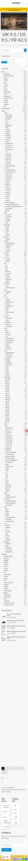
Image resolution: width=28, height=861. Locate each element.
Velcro (7, 320)
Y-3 (6, 151)
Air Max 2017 (9, 436)
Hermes (6, 90)
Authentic (8, 527)
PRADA (6, 102)
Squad (7, 369)
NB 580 (7, 399)
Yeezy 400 (8, 157)
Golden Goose (7, 322)
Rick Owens (8, 487)
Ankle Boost (9, 291)
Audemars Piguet (8, 556)
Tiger (7, 222)
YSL (5, 106)
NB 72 (7, 403)
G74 (7, 336)
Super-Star (8, 324)
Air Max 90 (8, 448)
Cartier (6, 566)
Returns (5, 817)
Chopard (6, 570)
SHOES (3, 111)
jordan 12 (8, 182)
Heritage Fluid (9, 306)
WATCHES (4, 554)
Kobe (7, 474)
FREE (7, 470)
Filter (4, 62)
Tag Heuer (6, 601)
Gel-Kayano (8, 216)
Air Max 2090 (9, 442)
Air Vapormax (9, 462)
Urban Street (9, 318)
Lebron (7, 480)
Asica (5, 212)
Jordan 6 (8, 198)
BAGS (2, 71)
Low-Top (8, 249)
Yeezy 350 (8, 153)
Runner (7, 226)
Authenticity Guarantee (6, 806)
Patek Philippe (7, 590)
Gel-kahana (8, 214)
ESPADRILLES (9, 245)
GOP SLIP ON (9, 552)
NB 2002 (8, 379)
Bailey (7, 511)
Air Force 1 (8, 430)
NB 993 (7, 415)
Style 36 (8, 537)
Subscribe (6, 849)
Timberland (7, 499)
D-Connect (8, 273)
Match (7, 294)
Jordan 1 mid (9, 178)
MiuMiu (6, 100)
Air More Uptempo (10, 458)
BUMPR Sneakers (10, 352)
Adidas (5, 113)
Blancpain (6, 558)
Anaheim (8, 525)
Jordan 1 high (9, 174)
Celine (5, 78)
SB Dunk (8, 489)
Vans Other (8, 539)
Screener (8, 346)
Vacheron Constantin (9, 603)
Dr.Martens (7, 283)
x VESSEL (6, 545)
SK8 (7, 533)
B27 (7, 265)
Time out (8, 373)
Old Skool (8, 531)
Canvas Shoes (9, 208)
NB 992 (7, 413)
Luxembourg (9, 363)
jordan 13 (8, 184)
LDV (7, 478)
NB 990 (7, 411)
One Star (8, 259)
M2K (7, 482)
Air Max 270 (9, 444)
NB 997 (7, 417)
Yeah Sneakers (9, 326)
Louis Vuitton (7, 96)
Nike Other (8, 484)
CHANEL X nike (9, 466)
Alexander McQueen (9, 202)
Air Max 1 (8, 434)
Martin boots (9, 279)
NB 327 (7, 383)
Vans (5, 523)
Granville (8, 277)
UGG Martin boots (10, 517)
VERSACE (6, 541)
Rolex (5, 599)
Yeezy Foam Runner (10, 166)
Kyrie (7, 476)
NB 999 (7, 422)
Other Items (9, 365)
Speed (7, 229)
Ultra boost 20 (9, 143)
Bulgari (6, 564)
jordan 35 (8, 192)
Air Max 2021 (9, 440)
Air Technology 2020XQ (11, 460)
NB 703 (7, 401)
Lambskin (8, 247)
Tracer (7, 314)
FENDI (5, 84)
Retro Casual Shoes (10, 503)
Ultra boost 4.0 (9, 147)
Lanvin (5, 350)
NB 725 (7, 405)
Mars (7, 310)
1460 (7, 285)
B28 (7, 267)
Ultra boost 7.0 (9, 149)
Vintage (7, 239)
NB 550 (7, 391)
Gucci (5, 88)
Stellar (7, 371)
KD (6, 472)
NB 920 (7, 409)
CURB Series (9, 357)
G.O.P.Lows (8, 549)
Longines (6, 584)
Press (15, 813)
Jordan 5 (8, 196)
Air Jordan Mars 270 (11, 172)
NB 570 (7, 393)
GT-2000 (8, 220)
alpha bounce (9, 115)
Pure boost (8, 135)
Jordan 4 (8, 194)
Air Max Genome (10, 454)
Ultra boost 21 (9, 145)
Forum (7, 123)
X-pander (8, 235)
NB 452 (7, 385)
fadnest (16, 3)
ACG (7, 426)
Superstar (8, 139)
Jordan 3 (8, 186)
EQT (7, 121)
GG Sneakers (9, 342)
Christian (8, 271)
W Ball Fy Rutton (10, 521)
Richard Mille (7, 594)
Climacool (8, 119)
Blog (15, 805)
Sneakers (8, 251)
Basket (7, 332)
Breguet (6, 560)
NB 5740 (8, 397)
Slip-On (7, 535)
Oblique (7, 281)
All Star (7, 257)
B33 (7, 269)
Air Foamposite (9, 428)
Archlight (8, 361)
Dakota (7, 513)
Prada (5, 493)
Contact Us (5, 812)
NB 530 (7, 389)
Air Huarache (9, 432)
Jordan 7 (8, 200)
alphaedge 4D (9, 117)
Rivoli (7, 367)
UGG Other (8, 519)
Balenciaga (7, 74)
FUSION (8, 304)
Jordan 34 (8, 190)
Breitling (6, 562)
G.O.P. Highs (9, 547)
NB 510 (7, 387)
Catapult (8, 300)
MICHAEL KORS (8, 98)
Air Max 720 (9, 446)
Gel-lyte (8, 218)
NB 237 (7, 381)
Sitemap (16, 822)
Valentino (6, 104)
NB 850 (7, 407)
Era (6, 529)
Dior (5, 82)
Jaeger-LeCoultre (8, 582)
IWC (5, 580)
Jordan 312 (8, 188)
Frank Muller (7, 574)
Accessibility (6, 826)
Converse (6, 253)
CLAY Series (9, 354)
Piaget (5, 592)
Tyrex (7, 233)
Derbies (7, 210)
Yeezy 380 (8, 155)
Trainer (7, 375)
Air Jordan (6, 168)
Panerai (6, 588)
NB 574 (7, 395)
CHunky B (8, 334)
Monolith (8, 495)
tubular (7, 141)
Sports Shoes (9, 505)
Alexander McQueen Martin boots (14, 206)
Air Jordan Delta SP (10, 170)
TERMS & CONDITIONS (6, 821)
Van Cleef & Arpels (8, 605)
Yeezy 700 (8, 164)
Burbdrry (6, 237)
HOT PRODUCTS (5, 108)
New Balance (7, 377)
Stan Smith (8, 137)
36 (3, 772)
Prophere (8, 133)
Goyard (6, 86)
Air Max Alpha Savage (11, 452)
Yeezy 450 (8, 159)
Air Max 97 (8, 450)
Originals (8, 129)
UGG (5, 507)
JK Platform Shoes (10, 287)
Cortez (7, 468)
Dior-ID (7, 275)
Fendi (5, 289)
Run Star (8, 261)
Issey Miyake (7, 92)
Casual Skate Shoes (10, 243)
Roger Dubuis (7, 597)
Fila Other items (10, 302)
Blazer (7, 464)
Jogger (7, 308)
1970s (7, 255)
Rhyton (7, 344)
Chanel (6, 568)
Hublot (5, 578)
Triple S (7, 231)
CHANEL (6, 80)
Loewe (5, 94)
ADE (7, 298)
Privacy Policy (16, 818)
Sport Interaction (10, 312)
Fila (5, 296)
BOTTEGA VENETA (9, 76)
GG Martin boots (10, 340)
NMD (7, 127)
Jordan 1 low (9, 176)
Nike (5, 424)
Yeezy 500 (8, 161)
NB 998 (7, 419)
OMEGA (6, 586)
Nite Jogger (8, 125)
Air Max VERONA (10, 456)
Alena (7, 509)
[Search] (25, 50)
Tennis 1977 (9, 348)
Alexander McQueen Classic (12, 204)
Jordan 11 (8, 180)
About (15, 809)
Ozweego (8, 131)
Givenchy (6, 316)
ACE (7, 330)
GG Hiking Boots (10, 338)
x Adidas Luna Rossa (11, 497)
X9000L (8, 491)
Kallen (7, 515)
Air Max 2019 (9, 438)
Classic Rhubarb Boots (11, 501)
